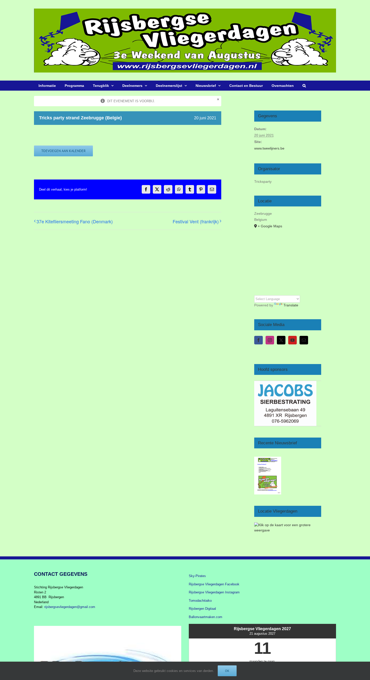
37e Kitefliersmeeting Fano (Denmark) (74, 221)
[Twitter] (281, 340)
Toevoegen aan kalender (63, 151)
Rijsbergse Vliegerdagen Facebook (214, 584)
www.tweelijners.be (269, 148)
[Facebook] (258, 340)
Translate (290, 305)
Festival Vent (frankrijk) (196, 221)
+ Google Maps (270, 226)
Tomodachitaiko (200, 600)
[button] (304, 86)
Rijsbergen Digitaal (202, 609)
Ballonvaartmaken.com (205, 617)
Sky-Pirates (197, 576)
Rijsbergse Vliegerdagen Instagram (214, 592)
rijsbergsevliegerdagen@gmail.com (69, 607)
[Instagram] (270, 340)
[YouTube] (292, 340)
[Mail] (304, 340)
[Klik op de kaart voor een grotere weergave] (287, 525)
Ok (227, 671)
